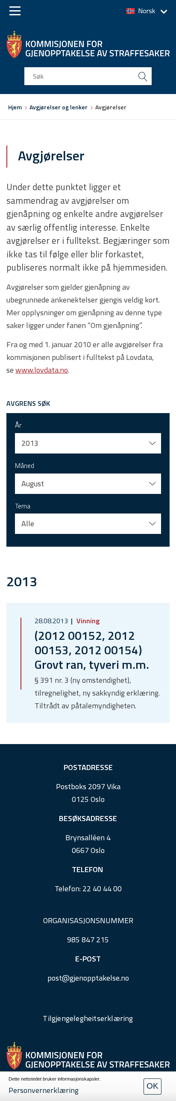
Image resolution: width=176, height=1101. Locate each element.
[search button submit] (142, 76)
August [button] (32, 483)
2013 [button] (29, 443)
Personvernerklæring (44, 1090)
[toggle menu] (15, 10)
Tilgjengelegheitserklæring (88, 1018)
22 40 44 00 (102, 888)
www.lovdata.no (41, 370)
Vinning (87, 621)
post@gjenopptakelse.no (88, 978)
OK (152, 1085)
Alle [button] (27, 523)
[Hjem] (88, 45)
